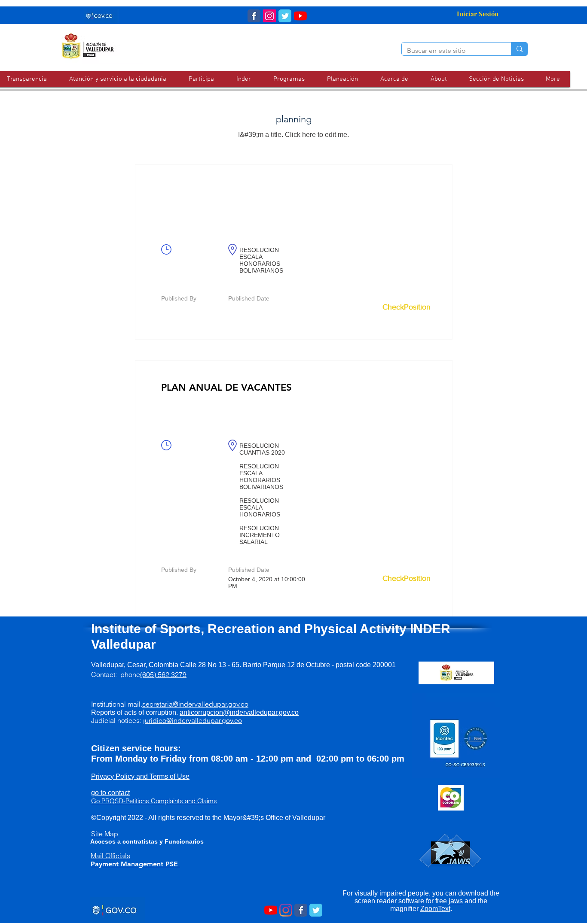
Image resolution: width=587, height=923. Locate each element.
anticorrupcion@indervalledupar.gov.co (239, 712)
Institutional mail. (169, 704)
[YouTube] (300, 15)
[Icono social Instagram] (269, 15)
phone (153, 674)
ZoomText (435, 908)
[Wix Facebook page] (254, 15)
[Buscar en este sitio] (519, 49)
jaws (456, 901)
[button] (117, 79)
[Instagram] (285, 910)
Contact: (105, 674)
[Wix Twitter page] (284, 15)
